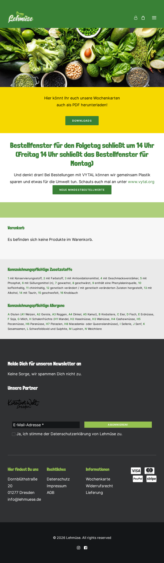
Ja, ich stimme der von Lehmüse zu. (68, 434)
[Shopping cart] (141, 18)
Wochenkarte (98, 479)
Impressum (57, 486)
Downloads (82, 120)
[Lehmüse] (21, 17)
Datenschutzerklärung (71, 434)
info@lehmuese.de (24, 499)
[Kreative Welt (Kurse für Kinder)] (24, 404)
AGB (50, 492)
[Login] (133, 18)
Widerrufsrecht (99, 486)
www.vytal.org (141, 181)
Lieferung (94, 492)
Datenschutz (58, 479)
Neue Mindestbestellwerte (82, 189)
